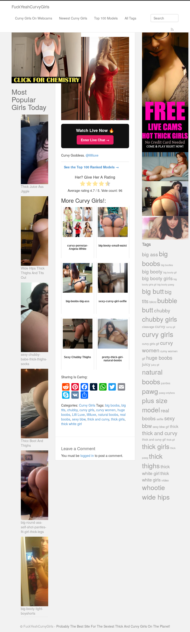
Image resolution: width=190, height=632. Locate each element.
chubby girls (159, 319)
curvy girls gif (150, 343)
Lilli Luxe (78, 414)
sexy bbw (79, 419)
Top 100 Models (106, 18)
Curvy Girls (87, 405)
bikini (152, 302)
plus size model (155, 405)
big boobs (112, 405)
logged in (87, 455)
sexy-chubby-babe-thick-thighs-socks (34, 359)
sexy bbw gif (161, 426)
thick (174, 426)
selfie (160, 419)
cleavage (148, 326)
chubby (72, 409)
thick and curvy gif (154, 439)
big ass (150, 254)
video (165, 480)
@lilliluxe (92, 155)
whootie (153, 487)
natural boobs (108, 414)
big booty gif (170, 272)
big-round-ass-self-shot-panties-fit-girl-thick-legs (33, 527)
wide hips (156, 496)
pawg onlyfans (167, 393)
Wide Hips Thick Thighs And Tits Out (32, 273)
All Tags (130, 18)
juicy (146, 364)
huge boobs (159, 357)
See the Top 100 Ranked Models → (91, 167)
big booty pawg (165, 284)
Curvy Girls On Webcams (33, 18)
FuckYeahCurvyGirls (30, 6)
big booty (152, 271)
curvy (160, 326)
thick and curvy (98, 419)
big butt (153, 291)
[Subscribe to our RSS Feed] (172, 29)
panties (165, 383)
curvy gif (170, 327)
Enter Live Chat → (95, 140)
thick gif (171, 439)
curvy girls (86, 409)
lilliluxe (91, 414)
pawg (150, 391)
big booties (167, 265)
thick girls (118, 419)
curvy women (106, 409)
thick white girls (155, 476)
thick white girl (71, 423)
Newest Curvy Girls (73, 18)
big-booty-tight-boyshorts (32, 611)
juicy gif (155, 364)
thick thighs (152, 460)
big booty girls (157, 278)
